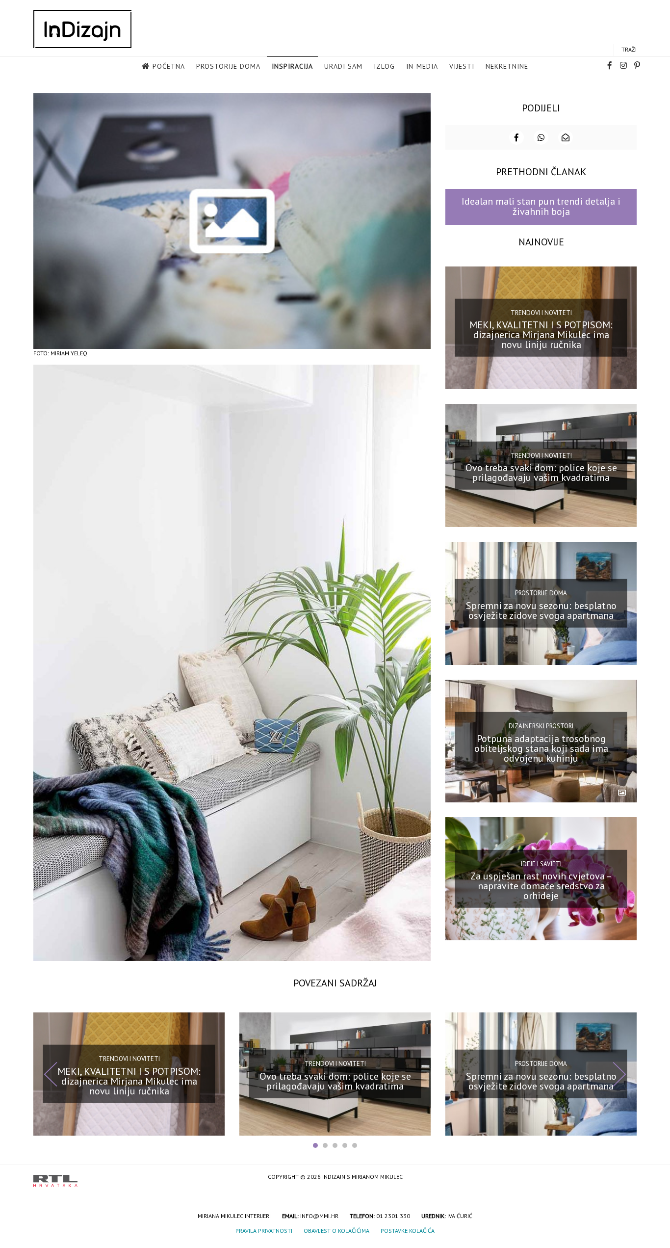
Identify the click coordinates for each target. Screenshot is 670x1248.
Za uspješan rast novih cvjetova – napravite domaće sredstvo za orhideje (541, 886)
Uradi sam (343, 66)
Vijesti (461, 66)
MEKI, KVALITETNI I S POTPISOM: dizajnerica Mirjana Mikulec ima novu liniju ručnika (541, 335)
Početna (169, 66)
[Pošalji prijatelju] (565, 137)
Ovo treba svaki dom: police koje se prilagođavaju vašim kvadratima (541, 472)
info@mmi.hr (319, 1216)
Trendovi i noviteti (541, 313)
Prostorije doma (228, 66)
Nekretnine (507, 66)
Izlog (384, 66)
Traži (629, 49)
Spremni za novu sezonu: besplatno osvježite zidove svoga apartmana (541, 610)
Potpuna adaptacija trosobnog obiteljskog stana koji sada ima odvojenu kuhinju (541, 748)
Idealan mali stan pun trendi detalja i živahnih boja (541, 206)
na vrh (627, 1177)
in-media (422, 66)
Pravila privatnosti (263, 1230)
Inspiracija (292, 66)
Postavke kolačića (408, 1230)
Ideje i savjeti (541, 863)
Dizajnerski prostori (541, 726)
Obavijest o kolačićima (336, 1230)
